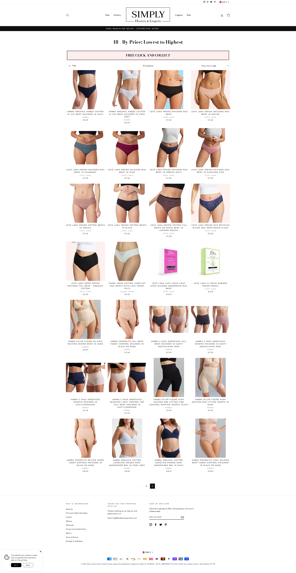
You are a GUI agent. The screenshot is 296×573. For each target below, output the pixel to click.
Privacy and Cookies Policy (76, 529)
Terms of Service (72, 537)
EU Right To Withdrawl (74, 541)
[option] (148, 28)
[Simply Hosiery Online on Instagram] (150, 524)
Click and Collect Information (77, 513)
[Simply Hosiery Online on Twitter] (160, 524)
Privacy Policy (22, 560)
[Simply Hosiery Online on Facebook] (155, 524)
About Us (69, 509)
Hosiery (117, 15)
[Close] (40, 551)
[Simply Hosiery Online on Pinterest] (165, 524)
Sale (189, 15)
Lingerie (179, 15)
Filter (74, 65)
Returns (68, 533)
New (107, 15)
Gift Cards (70, 525)
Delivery (69, 521)
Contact (69, 517)
